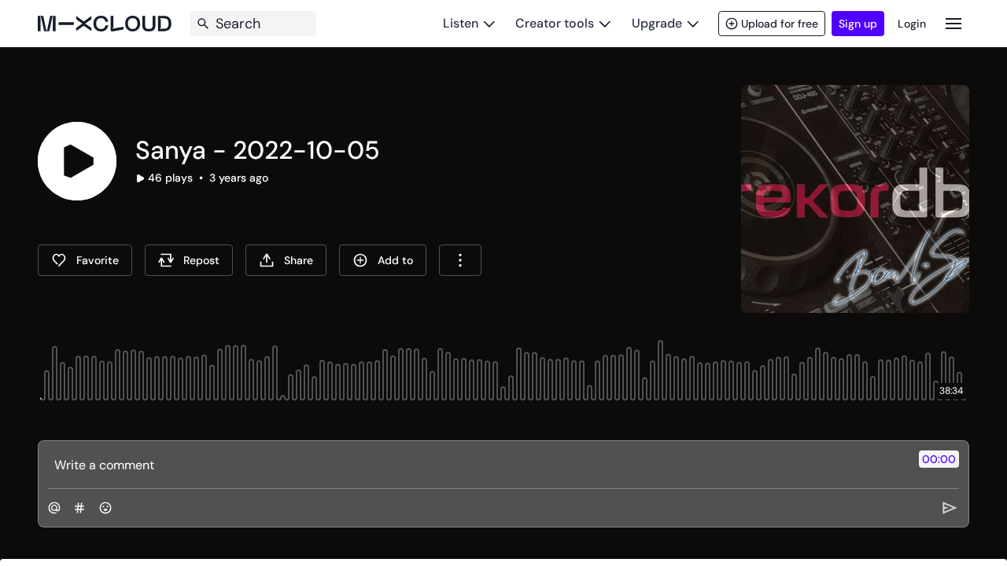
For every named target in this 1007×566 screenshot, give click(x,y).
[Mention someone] (54, 508)
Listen (460, 23)
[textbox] (477, 464)
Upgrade (657, 23)
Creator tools (554, 23)
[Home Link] (105, 23)
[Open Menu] (953, 23)
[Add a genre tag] (79, 508)
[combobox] (460, 260)
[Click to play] (77, 161)
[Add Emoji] (105, 507)
